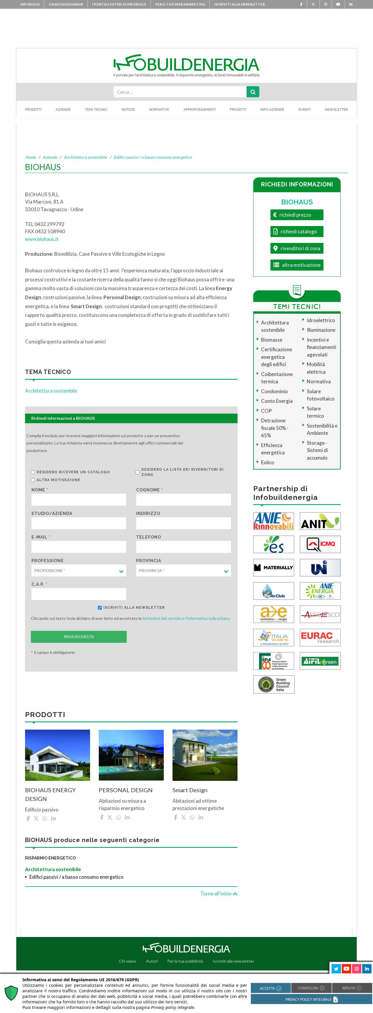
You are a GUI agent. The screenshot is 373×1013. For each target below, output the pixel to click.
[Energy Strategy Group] (273, 544)
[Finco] (273, 660)
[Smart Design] (205, 755)
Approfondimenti (200, 109)
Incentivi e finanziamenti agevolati (321, 347)
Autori (152, 961)
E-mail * (40, 537)
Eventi (305, 109)
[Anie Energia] (320, 590)
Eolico (267, 462)
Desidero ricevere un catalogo (73, 472)
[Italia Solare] (273, 637)
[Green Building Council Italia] (274, 684)
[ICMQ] (320, 544)
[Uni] (320, 567)
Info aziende (272, 109)
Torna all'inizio (216, 893)
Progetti (238, 109)
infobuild (30, 4)
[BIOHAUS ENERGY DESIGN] (57, 755)
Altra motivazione (58, 480)
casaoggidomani (66, 4)
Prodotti (33, 109)
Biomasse (271, 340)
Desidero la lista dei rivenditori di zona (182, 472)
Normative (159, 109)
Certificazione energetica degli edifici (276, 356)
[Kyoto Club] (273, 590)
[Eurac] (320, 637)
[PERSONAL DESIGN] (131, 755)
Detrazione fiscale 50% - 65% (274, 427)
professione (47, 560)
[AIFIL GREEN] (320, 660)
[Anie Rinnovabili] (273, 521)
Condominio (274, 391)
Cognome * (149, 490)
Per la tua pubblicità (185, 961)
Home (30, 157)
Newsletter (336, 109)
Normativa (319, 381)
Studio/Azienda (51, 513)
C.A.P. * (39, 584)
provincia (148, 560)
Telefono (148, 537)
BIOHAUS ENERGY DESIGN (50, 794)
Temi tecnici (96, 109)
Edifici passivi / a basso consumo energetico (153, 157)
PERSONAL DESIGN (126, 789)
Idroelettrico (321, 320)
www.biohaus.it (42, 239)
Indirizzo (148, 513)
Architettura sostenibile (85, 157)
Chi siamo (127, 961)
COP (266, 411)
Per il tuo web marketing (180, 4)
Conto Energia (277, 401)
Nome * (39, 490)
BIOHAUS (297, 202)
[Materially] (273, 567)
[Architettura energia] (273, 614)
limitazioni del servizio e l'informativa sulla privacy (186, 618)
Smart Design (190, 789)
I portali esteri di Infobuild (119, 4)
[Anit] (320, 521)
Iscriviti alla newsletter (239, 4)
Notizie (128, 109)
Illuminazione (321, 330)
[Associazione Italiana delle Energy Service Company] (320, 614)
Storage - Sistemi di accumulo (317, 450)
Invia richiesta (79, 636)
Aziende (63, 109)
